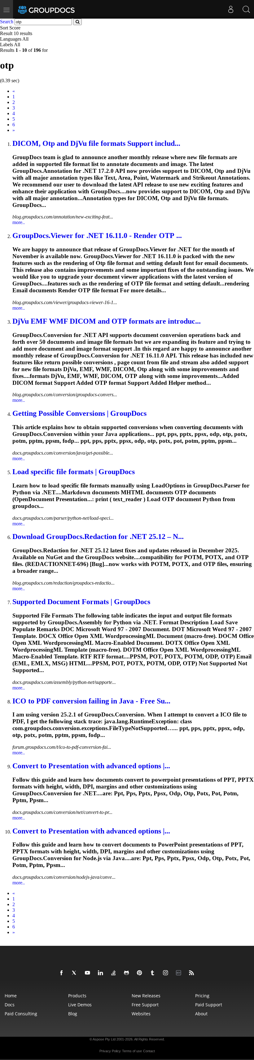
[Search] (246, 9)
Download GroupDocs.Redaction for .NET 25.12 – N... (98, 536)
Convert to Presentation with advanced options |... (91, 766)
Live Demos (80, 1005)
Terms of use (132, 1051)
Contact (149, 1051)
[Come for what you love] (154, 973)
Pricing (202, 996)
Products (77, 996)
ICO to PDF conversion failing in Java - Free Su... (91, 701)
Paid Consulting (21, 1014)
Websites (141, 1014)
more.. (18, 222)
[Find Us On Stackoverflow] (115, 973)
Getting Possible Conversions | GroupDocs (79, 413)
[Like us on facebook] (63, 973)
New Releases (146, 996)
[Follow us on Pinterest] (141, 973)
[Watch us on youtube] (89, 973)
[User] (230, 9)
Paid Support (208, 1005)
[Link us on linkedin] (102, 973)
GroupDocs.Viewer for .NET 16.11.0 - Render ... (97, 235)
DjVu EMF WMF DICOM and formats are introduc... (106, 321)
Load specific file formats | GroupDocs (73, 472)
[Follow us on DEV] (180, 973)
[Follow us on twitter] (76, 973)
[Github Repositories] (128, 973)
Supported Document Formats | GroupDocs (81, 602)
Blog (72, 1014)
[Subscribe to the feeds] (193, 973)
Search (6, 21)
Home (11, 996)
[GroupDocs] (55, 9)
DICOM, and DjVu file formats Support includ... (96, 143)
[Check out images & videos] (167, 973)
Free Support (145, 1005)
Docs (10, 1005)
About (201, 1014)
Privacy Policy (110, 1051)
